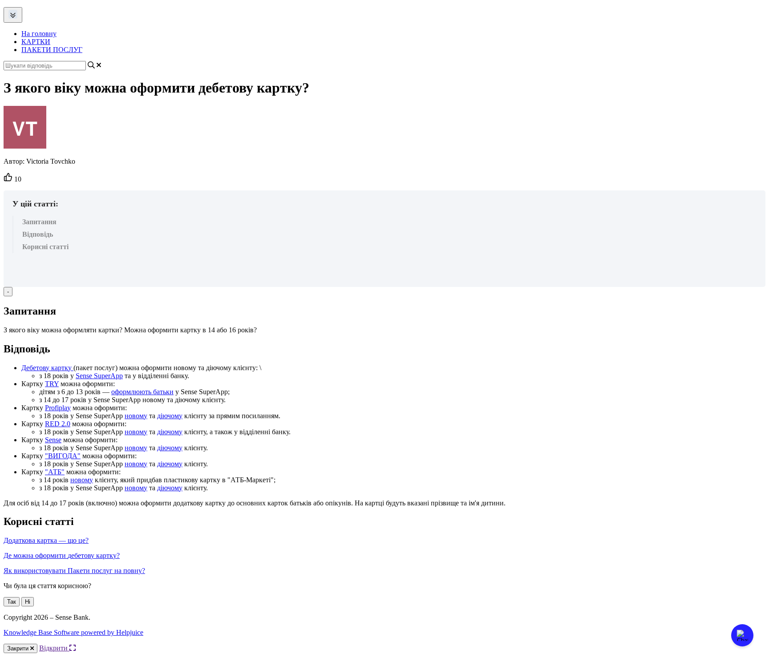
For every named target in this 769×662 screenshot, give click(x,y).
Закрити (18, 648)
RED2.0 (57, 424)
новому (136, 416)
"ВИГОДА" (63, 456)
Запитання (39, 222)
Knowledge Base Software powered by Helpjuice (73, 632)
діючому (169, 416)
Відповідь (37, 234)
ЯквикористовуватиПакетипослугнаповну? (74, 570)
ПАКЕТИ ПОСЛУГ (51, 49)
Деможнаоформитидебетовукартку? (62, 555)
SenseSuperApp (99, 375)
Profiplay (58, 408)
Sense (53, 440)
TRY (52, 384)
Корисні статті (45, 246)
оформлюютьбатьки (142, 392)
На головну (39, 33)
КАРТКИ (35, 41)
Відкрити (54, 648)
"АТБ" (55, 472)
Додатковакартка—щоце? (46, 540)
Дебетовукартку (46, 367)
